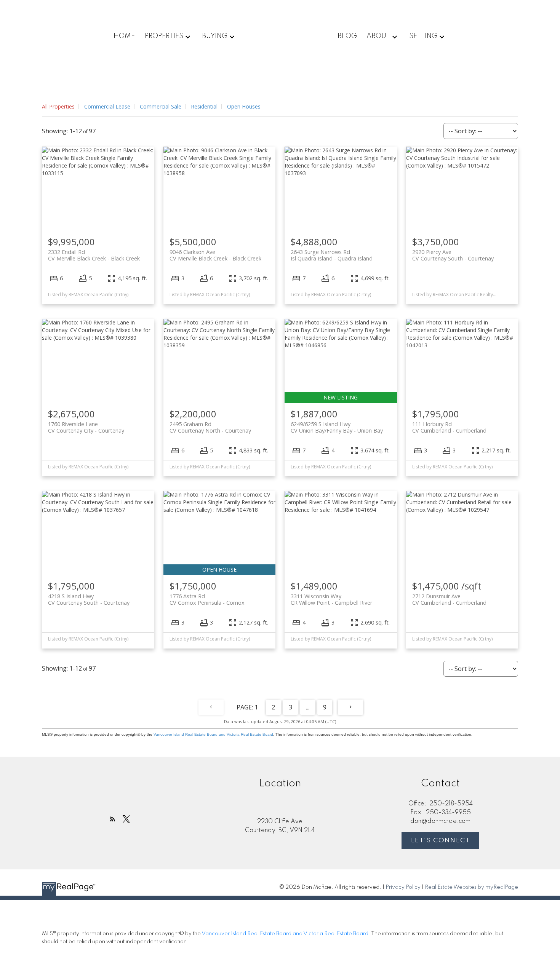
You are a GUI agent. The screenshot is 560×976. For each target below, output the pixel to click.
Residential (204, 106)
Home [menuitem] (124, 36)
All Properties (58, 106)
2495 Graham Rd (210, 427)
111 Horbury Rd (449, 427)
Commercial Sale (160, 106)
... (307, 707)
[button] (112, 819)
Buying (214, 36)
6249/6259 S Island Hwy (337, 427)
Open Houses (244, 106)
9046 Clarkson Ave (215, 255)
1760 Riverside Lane (86, 427)
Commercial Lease (107, 106)
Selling (423, 36)
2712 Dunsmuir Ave (449, 599)
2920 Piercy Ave (453, 255)
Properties (164, 36)
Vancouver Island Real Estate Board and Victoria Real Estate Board (213, 734)
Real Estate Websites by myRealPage (471, 887)
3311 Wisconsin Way (331, 599)
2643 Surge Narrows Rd (332, 255)
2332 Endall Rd (94, 255)
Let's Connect (440, 840)
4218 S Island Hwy (89, 599)
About (378, 36)
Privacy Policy (403, 887)
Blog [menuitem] (347, 36)
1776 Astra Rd (207, 599)
